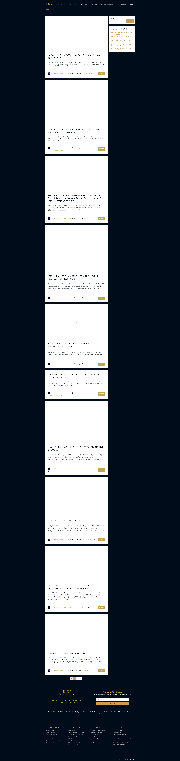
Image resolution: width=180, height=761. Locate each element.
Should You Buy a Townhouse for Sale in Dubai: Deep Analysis (121, 45)
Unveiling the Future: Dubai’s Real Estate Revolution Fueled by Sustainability (71, 587)
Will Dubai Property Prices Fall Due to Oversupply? (122, 33)
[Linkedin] (130, 759)
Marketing (52, 150)
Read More (101, 73)
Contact (131, 4)
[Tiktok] (133, 759)
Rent (87, 4)
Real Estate (91, 73)
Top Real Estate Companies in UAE (67, 520)
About (117, 4)
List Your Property (107, 4)
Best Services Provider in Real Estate (69, 653)
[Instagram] (125, 759)
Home (47, 9)
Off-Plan (95, 4)
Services (123, 4)
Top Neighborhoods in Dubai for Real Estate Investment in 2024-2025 (73, 131)
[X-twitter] (127, 759)
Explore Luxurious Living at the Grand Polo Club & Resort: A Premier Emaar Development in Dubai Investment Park (75, 198)
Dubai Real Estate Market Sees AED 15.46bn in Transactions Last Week (73, 277)
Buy (81, 4)
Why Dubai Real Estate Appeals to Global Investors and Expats (122, 37)
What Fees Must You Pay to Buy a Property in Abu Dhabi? (121, 41)
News (89, 298)
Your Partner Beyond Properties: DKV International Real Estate (69, 345)
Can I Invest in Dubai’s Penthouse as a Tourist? (121, 49)
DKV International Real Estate (62, 73)
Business (55, 395)
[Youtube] (122, 759)
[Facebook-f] (119, 759)
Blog (85, 73)
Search (113, 18)
